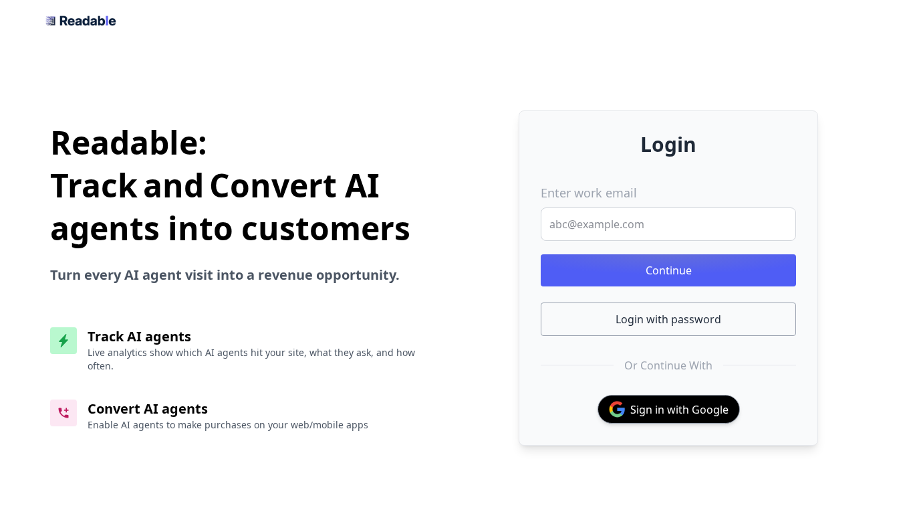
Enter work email (589, 193)
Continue (669, 270)
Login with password (668, 319)
